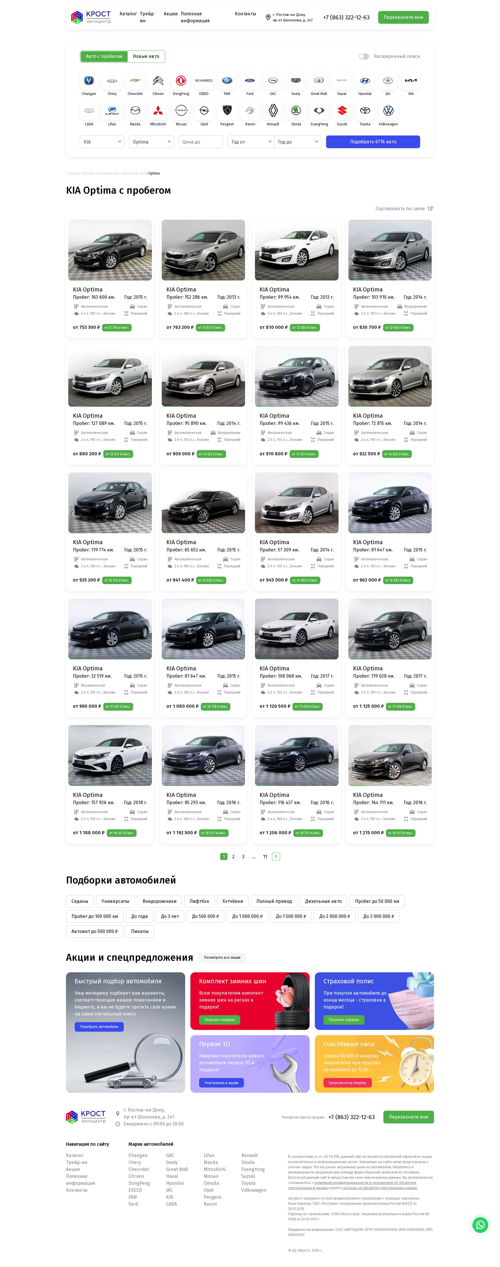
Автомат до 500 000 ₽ (94, 931)
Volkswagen (253, 1190)
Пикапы (140, 931)
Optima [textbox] (140, 142)
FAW (132, 1197)
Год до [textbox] (285, 142)
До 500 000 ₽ (205, 916)
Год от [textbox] (238, 142)
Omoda (211, 1183)
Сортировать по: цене (400, 208)
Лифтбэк (199, 901)
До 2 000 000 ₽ (334, 916)
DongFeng (139, 1183)
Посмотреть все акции (222, 958)
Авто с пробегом (104, 56)
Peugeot (212, 1197)
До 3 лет (170, 916)
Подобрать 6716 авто (373, 141)
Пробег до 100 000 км (94, 916)
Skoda (248, 1162)
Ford (133, 1204)
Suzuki (248, 1176)
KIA (143, 173)
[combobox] (102, 141)
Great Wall (177, 1169)
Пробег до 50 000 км (377, 901)
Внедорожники (160, 901)
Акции (171, 13)
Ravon (210, 1204)
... (253, 856)
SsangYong (253, 1169)
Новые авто (146, 56)
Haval (172, 1176)
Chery (134, 1162)
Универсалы (115, 901)
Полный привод (274, 901)
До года (139, 916)
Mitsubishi (215, 1169)
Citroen (136, 1176)
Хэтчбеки (233, 901)
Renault (249, 1155)
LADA (171, 1204)
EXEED (135, 1190)
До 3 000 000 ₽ (378, 916)
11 (265, 856)
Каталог (128, 13)
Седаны (79, 901)
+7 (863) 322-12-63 (346, 17)
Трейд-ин (76, 1162)
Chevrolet (138, 1169)
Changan (138, 1155)
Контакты (245, 13)
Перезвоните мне (403, 17)
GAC (170, 1155)
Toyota (248, 1183)
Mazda (211, 1162)
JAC (169, 1190)
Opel (209, 1190)
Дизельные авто (323, 901)
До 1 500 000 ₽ (291, 916)
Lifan (209, 1155)
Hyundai (175, 1183)
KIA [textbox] (87, 142)
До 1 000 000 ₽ (247, 916)
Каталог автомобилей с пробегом (110, 173)
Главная (73, 173)
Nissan (211, 1176)
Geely (172, 1162)
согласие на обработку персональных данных (379, 1188)
